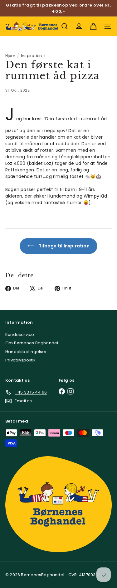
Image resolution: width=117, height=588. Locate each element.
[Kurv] (93, 26)
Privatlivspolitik (20, 360)
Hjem (10, 55)
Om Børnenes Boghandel (31, 343)
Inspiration (31, 55)
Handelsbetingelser (26, 352)
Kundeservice (19, 334)
